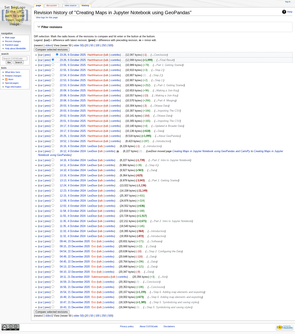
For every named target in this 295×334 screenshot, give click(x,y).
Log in (287, 1)
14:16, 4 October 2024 (73, 160)
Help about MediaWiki (15, 48)
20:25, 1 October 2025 (73, 136)
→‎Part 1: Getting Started (168, 65)
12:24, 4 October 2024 (73, 185)
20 (86, 45)
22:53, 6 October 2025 (73, 80)
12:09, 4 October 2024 (73, 200)
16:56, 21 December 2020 (75, 287)
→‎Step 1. (157, 80)
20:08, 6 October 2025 (73, 95)
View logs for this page (47, 17)
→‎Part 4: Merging (165, 100)
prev (47, 54)
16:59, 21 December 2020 (75, 282)
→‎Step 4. (152, 165)
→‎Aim (163, 276)
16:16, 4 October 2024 (73, 146)
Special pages (12, 83)
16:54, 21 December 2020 (75, 292)
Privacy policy (127, 326)
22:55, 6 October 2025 (73, 70)
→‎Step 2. (157, 70)
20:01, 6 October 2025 (73, 121)
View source (70, 5)
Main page (10, 37)
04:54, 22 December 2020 (75, 251)
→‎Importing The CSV (167, 110)
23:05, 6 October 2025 (73, 65)
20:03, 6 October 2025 (73, 105)
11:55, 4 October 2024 (72, 216)
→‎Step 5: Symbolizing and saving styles (174, 302)
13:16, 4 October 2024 (73, 175)
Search (5, 54)
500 (110, 45)
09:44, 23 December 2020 (75, 241)
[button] (163, 27)
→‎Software (155, 241)
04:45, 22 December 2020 (75, 261)
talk (106, 54)
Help (289, 11)
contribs (115, 54)
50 (91, 45)
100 (97, 45)
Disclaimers (169, 326)
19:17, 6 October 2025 (73, 126)
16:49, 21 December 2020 (75, 297)
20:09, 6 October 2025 (73, 90)
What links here (12, 72)
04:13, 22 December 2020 (75, 266)
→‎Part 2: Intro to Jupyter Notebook (170, 160)
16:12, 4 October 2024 (73, 151)
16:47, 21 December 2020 (75, 302)
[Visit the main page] (15, 15)
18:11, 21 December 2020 (75, 276)
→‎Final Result (165, 60)
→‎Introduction (162, 141)
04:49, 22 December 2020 (75, 256)
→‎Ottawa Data (160, 105)
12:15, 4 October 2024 (73, 195)
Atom (10, 79)
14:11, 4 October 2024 (72, 165)
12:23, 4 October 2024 (73, 190)
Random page (12, 45)
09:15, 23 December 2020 (75, 246)
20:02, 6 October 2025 (73, 115)
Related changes (13, 76)
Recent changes (13, 41)
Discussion (51, 5)
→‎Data (159, 131)
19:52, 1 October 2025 (73, 141)
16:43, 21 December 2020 (75, 307)
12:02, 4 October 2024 (73, 206)
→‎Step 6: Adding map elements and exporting (177, 292)
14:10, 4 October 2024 (73, 170)
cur (41, 60)
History (85, 5)
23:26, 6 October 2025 (73, 54)
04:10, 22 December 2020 (75, 271)
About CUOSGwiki (149, 326)
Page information (13, 87)
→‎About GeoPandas (168, 136)
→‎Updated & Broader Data (167, 126)
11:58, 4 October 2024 (72, 211)
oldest (48, 45)
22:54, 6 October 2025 (73, 75)
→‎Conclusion (159, 54)
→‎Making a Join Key (166, 90)
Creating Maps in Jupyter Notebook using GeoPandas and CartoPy (211, 151)
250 (104, 45)
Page (38, 5)
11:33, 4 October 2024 (72, 231)
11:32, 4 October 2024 (72, 236)
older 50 (78, 45)
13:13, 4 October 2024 (73, 180)
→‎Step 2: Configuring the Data (164, 251)
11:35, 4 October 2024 (72, 221)
